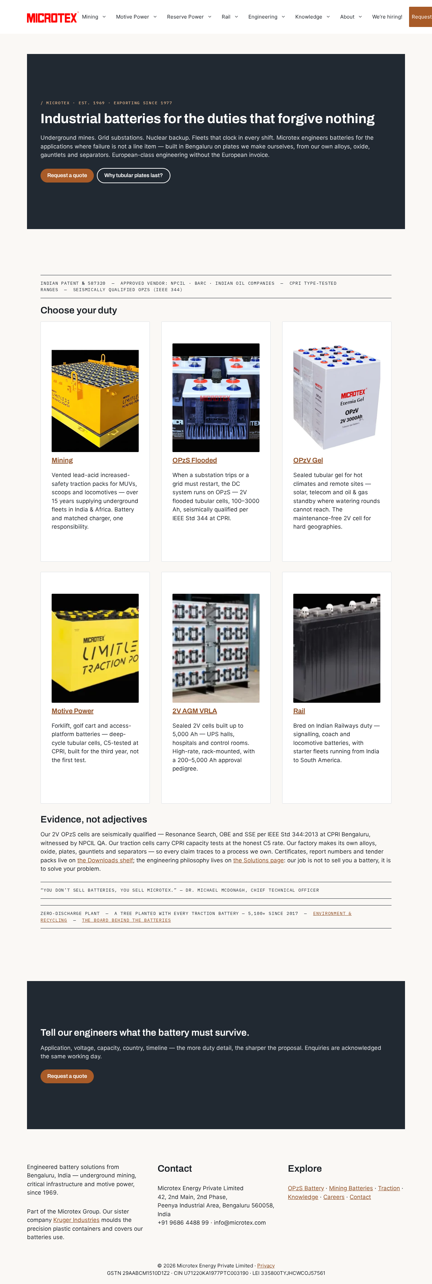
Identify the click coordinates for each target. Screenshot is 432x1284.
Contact (360, 1197)
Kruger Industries (76, 1220)
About (347, 16)
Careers (334, 1197)
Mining (90, 16)
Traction (389, 1188)
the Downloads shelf (105, 860)
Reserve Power (185, 16)
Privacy (266, 1265)
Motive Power (132, 16)
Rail (226, 16)
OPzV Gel (308, 460)
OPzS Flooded (194, 460)
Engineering (262, 16)
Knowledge (308, 16)
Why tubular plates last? (133, 175)
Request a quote (67, 175)
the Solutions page (258, 860)
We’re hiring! (387, 16)
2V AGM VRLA (194, 711)
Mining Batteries (351, 1188)
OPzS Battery (306, 1188)
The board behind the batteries (126, 920)
